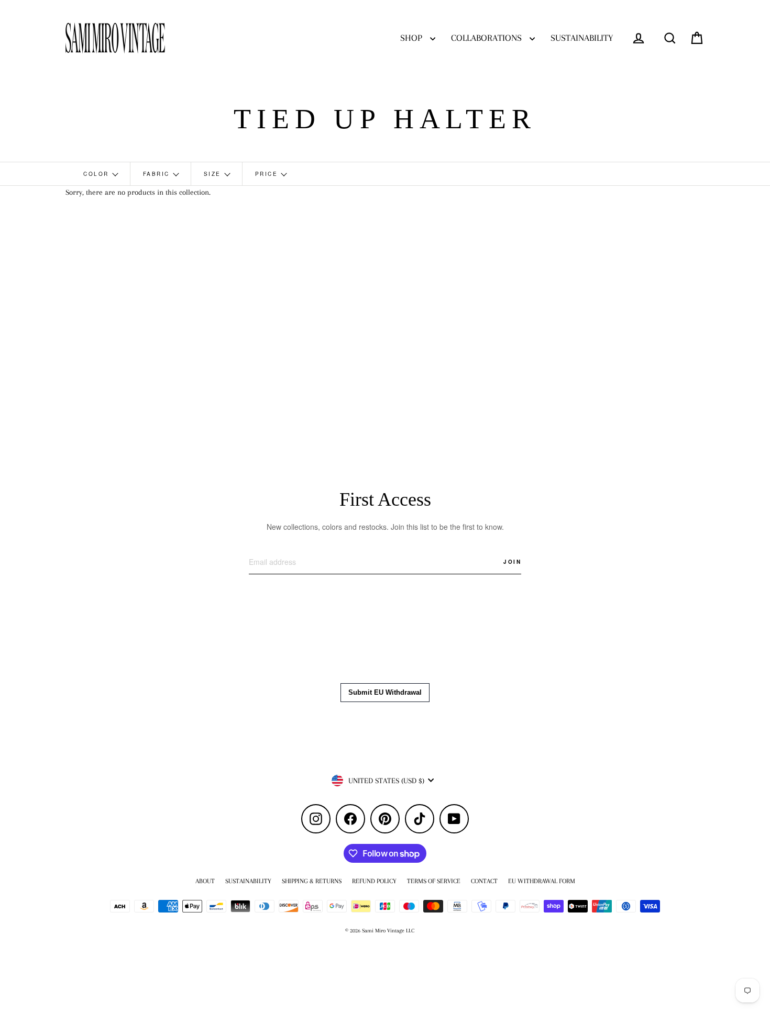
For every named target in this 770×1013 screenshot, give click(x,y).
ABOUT (205, 881)
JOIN (512, 561)
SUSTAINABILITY (582, 37)
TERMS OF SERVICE (433, 881)
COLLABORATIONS (487, 37)
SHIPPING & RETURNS (312, 881)
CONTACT (484, 881)
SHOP (412, 37)
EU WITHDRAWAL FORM (541, 881)
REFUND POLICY (374, 881)
